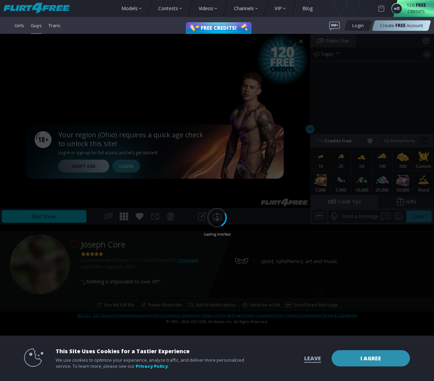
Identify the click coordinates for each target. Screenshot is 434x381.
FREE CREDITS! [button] (219, 27)
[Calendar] (381, 8)
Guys (36, 25)
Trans (54, 25)
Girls (19, 25)
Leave (312, 358)
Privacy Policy (152, 366)
